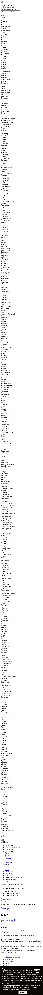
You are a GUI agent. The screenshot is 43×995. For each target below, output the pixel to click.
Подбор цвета (10, 851)
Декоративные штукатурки (14, 857)
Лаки (7, 870)
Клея (6, 875)
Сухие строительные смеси (14, 877)
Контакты (8, 859)
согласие (37, 969)
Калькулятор (9, 849)
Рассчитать (5, 908)
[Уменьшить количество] (23, 930)
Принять (22, 992)
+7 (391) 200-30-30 (7, 6)
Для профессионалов (12, 847)
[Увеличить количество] (21, 930)
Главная (3, 910)
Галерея (8, 853)
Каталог (6, 864)
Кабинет (9, 862)
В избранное (5, 838)
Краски (7, 868)
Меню (5, 842)
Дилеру (7, 855)
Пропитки (8, 873)
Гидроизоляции (10, 879)
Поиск (3, 862)
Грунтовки (9, 872)
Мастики (8, 881)
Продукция (9, 845)
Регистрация (5, 899)
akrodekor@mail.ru (7, 7)
